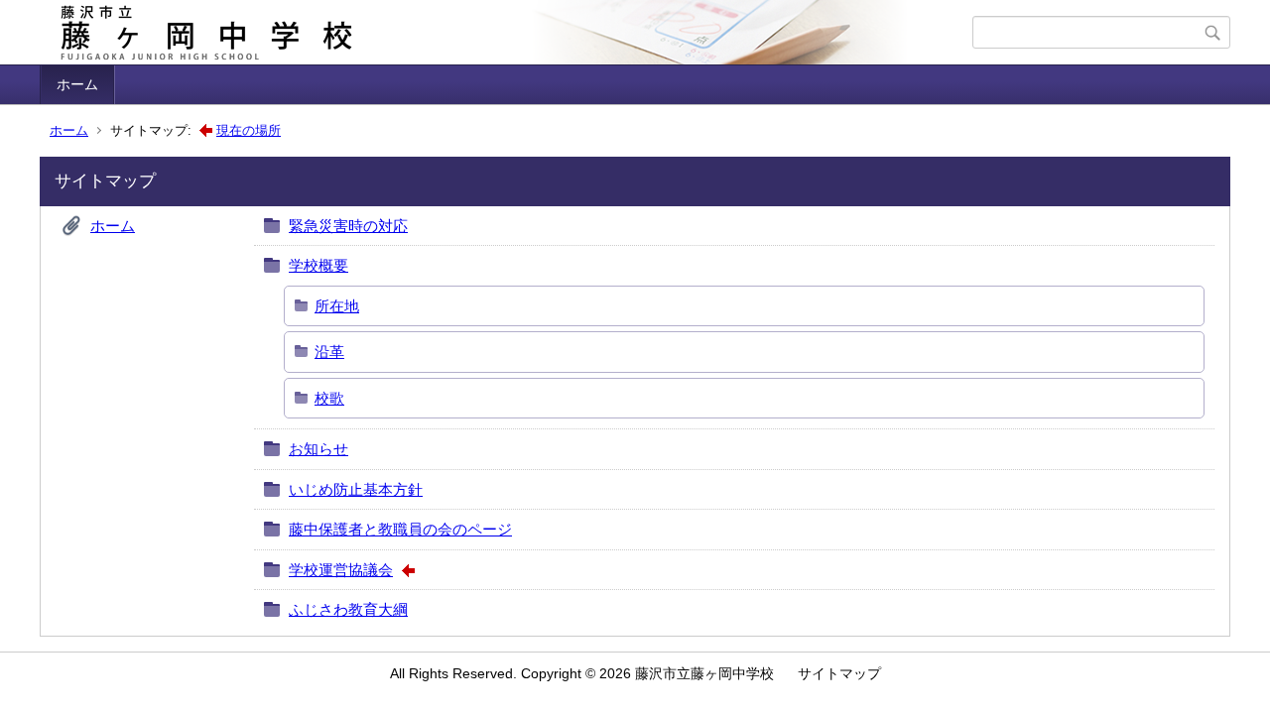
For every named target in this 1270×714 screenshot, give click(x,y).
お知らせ (318, 448)
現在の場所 (248, 130)
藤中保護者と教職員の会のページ (400, 529)
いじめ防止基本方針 (356, 489)
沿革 (329, 351)
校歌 (329, 398)
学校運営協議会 (341, 569)
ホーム (77, 84)
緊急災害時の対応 (348, 225)
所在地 (337, 306)
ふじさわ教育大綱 (348, 609)
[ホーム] (508, 32)
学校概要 (318, 265)
